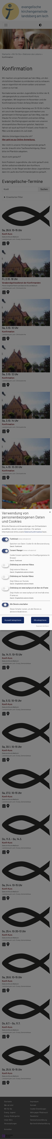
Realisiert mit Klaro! (42, 626)
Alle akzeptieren (40, 620)
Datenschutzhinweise (33, 532)
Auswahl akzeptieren (13, 620)
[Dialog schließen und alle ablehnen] (50, 510)
